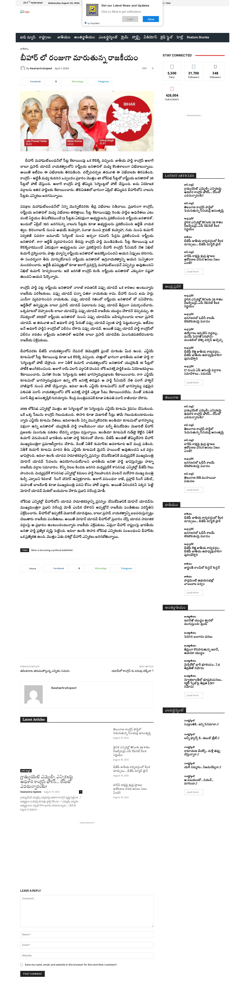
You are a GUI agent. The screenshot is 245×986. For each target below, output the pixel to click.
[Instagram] (213, 3)
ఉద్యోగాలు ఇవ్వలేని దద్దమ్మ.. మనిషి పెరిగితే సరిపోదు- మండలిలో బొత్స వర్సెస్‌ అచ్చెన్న (203, 337)
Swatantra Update (30, 791)
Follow (193, 64)
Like (172, 64)
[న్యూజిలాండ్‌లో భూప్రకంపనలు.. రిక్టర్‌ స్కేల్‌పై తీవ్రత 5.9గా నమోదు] (172, 679)
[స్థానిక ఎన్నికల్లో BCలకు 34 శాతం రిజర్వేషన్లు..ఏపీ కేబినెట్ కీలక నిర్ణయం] (100, 752)
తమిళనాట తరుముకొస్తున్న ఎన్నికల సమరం (45, 671)
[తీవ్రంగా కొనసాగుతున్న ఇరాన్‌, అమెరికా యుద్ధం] (172, 649)
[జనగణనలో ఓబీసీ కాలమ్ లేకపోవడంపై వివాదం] (172, 317)
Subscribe (172, 87)
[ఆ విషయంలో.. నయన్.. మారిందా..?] (172, 779)
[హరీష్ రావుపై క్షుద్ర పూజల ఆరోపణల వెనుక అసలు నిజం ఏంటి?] (100, 789)
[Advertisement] (87, 618)
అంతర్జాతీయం (190, 616)
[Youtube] (222, 3)
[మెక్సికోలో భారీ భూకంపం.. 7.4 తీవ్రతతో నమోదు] (172, 664)
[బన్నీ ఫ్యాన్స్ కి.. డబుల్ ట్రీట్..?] (172, 737)
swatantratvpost (41, 68)
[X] (218, 3)
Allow (151, 19)
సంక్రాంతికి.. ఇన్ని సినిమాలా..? (201, 724)
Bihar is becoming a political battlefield (52, 550)
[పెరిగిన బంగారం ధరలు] (172, 635)
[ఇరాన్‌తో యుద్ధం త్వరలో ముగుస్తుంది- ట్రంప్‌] (172, 620)
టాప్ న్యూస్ (25, 770)
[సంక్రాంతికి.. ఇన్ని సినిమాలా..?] (172, 723)
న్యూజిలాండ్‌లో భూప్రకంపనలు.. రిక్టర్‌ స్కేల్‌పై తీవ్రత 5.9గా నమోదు (203, 683)
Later (130, 19)
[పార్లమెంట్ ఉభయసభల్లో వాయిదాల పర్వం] (172, 580)
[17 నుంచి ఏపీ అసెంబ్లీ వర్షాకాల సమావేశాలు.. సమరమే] (172, 370)
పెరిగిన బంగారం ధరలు (198, 637)
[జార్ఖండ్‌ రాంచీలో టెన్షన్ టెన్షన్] (172, 566)
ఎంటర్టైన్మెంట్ (189, 720)
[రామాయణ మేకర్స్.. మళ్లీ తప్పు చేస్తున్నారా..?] (172, 750)
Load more (193, 271)
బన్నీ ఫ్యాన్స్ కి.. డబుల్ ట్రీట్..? (201, 738)
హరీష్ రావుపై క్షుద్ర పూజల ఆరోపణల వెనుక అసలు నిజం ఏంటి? (130, 789)
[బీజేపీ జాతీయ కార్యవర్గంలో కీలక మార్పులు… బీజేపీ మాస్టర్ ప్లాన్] (100, 771)
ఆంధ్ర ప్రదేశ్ (188, 218)
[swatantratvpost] (23, 68)
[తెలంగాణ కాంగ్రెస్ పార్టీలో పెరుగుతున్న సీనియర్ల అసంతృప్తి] (100, 734)
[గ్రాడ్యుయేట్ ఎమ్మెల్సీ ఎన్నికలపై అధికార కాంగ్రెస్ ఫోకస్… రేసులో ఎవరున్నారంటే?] (51, 750)
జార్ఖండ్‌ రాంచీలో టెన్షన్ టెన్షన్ (202, 567)
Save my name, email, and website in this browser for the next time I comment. (71, 964)
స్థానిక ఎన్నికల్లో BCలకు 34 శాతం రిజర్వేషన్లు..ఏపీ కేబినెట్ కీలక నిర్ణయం (131, 751)
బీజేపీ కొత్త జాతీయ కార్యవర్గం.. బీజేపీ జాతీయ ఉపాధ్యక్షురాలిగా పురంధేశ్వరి (203, 355)
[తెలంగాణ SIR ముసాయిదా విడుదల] (172, 477)
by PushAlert (94, 22)
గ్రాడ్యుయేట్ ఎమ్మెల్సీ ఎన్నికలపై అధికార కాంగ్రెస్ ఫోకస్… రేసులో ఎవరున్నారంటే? (46, 782)
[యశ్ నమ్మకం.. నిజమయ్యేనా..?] (172, 765)
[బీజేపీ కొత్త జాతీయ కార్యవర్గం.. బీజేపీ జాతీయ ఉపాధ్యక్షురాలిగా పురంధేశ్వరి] (172, 351)
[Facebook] (208, 3)
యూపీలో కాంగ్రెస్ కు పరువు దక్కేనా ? (133, 671)
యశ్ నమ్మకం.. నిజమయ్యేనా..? (202, 767)
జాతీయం (24, 48)
